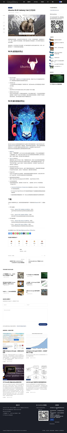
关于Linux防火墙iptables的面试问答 (12, 382)
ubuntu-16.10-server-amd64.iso (22, 220)
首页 (24, 1)
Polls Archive (52, 423)
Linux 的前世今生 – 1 (58, 66)
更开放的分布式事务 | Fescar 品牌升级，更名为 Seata (9, 283)
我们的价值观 (52, 430)
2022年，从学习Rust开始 (58, 47)
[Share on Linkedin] (4, 32)
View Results (57, 422)
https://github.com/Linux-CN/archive (26, 230)
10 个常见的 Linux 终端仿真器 (32, 274)
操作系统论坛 (61, 430)
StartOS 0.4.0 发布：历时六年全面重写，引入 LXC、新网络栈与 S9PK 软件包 (15, 407)
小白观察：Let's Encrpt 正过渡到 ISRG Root (33, 283)
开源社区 (42, 1)
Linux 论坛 (36, 1)
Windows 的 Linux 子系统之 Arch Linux (36, 261)
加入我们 (47, 430)
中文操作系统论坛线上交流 (54, 10)
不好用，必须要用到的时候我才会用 (57, 416)
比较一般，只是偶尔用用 (55, 415)
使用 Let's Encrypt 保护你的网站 (33, 291)
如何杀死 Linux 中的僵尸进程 (59, 43)
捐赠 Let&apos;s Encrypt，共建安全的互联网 (13, 351)
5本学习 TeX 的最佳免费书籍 (59, 61)
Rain (22, 33)
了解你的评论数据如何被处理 (21, 326)
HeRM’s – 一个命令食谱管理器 (9, 291)
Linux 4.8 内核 (22, 79)
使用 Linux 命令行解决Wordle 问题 (58, 53)
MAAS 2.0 (12, 151)
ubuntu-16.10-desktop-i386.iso (21, 214)
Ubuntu (11, 79)
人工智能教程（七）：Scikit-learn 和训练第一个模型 (9, 274)
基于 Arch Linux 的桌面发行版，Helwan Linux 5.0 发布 (12, 409)
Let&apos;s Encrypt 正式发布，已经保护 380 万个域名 (36, 351)
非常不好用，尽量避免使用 (55, 417)
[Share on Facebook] (4, 22)
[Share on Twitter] (4, 26)
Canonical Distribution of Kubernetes (19, 187)
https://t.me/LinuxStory (40, 407)
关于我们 (43, 430)
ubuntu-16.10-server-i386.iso (21, 224)
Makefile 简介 (56, 57)
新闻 (13, 255)
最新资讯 (29, 1)
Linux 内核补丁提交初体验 (58, 64)
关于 (48, 1)
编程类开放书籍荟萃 (58, 39)
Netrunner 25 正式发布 (7, 411)
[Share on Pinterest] (4, 29)
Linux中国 (10, 7)
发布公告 (11, 145)
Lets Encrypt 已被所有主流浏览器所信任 (36, 382)
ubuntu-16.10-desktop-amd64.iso (22, 209)
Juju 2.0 (11, 158)
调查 (52, 1)
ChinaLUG (57, 430)
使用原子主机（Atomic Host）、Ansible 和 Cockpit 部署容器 (17, 261)
